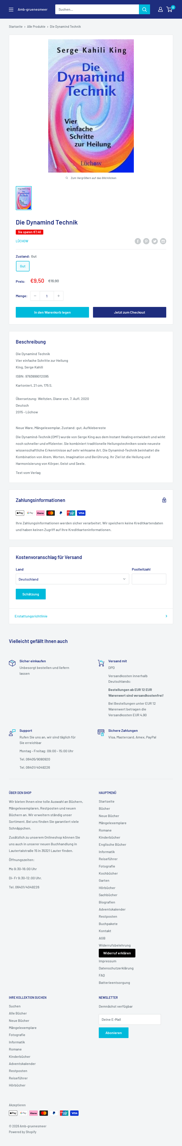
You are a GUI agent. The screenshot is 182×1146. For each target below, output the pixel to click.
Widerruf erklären (117, 953)
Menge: (22, 296)
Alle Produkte (36, 26)
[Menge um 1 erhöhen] (58, 295)
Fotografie (107, 866)
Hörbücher (107, 887)
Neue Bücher (109, 816)
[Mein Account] (160, 9)
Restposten (108, 916)
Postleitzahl (141, 569)
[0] (169, 9)
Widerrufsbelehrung (115, 945)
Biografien (107, 902)
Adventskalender (112, 909)
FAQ (102, 975)
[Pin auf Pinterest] (146, 240)
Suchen (15, 1006)
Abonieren (113, 1033)
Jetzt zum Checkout (129, 312)
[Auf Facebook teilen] (138, 240)
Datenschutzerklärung (116, 968)
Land (20, 569)
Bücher (104, 808)
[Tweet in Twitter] (155, 240)
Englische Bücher (112, 844)
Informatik (107, 852)
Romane (105, 830)
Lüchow (22, 241)
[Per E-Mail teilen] (163, 240)
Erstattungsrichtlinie (31, 616)
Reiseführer (108, 859)
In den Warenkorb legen (52, 312)
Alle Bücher (18, 1013)
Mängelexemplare (113, 823)
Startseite (16, 26)
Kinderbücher (109, 837)
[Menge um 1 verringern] (35, 295)
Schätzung (30, 594)
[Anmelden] (144, 9)
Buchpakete (108, 923)
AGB (102, 938)
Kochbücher (108, 873)
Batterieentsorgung (114, 982)
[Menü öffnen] (11, 9)
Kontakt (105, 931)
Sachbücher (108, 895)
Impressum (107, 961)
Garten (104, 880)
